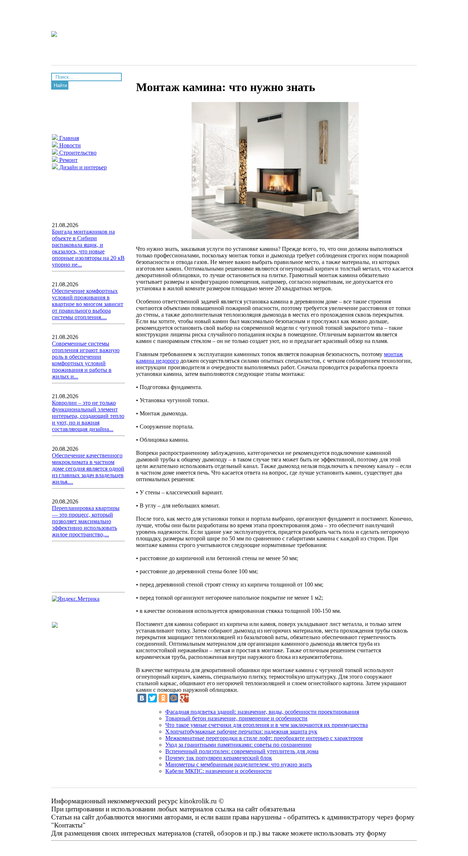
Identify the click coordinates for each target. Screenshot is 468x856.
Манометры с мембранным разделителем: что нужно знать (238, 764)
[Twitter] (152, 698)
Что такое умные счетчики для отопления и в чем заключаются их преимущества (266, 725)
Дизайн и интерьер (82, 167)
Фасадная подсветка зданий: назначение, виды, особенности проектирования (262, 712)
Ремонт (68, 160)
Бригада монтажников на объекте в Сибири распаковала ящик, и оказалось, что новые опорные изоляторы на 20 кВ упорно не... (88, 248)
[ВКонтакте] (141, 698)
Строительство (77, 153)
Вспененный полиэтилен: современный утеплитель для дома (241, 751)
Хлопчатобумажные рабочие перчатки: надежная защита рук (241, 731)
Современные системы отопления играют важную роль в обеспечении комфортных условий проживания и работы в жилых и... (86, 360)
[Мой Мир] (173, 698)
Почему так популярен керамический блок (218, 758)
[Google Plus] (184, 698)
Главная (68, 138)
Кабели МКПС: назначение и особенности (218, 771)
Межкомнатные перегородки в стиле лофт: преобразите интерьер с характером (264, 738)
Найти (60, 85)
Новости (69, 145)
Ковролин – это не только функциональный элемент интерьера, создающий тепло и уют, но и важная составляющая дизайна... (88, 416)
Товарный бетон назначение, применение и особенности (236, 718)
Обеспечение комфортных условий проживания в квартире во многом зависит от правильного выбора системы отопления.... (87, 304)
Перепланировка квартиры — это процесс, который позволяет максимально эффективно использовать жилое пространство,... (86, 521)
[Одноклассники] (163, 698)
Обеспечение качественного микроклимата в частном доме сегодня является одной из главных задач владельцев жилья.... (88, 468)
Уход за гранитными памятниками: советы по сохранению (238, 745)
